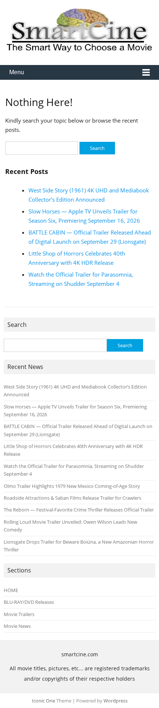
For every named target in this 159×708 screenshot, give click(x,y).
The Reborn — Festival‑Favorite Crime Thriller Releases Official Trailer (79, 509)
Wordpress (116, 700)
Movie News (17, 626)
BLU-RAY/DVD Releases (29, 602)
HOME (11, 590)
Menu (16, 72)
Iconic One (43, 700)
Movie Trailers (19, 614)
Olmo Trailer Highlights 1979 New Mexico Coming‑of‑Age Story (72, 486)
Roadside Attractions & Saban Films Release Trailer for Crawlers (72, 498)
